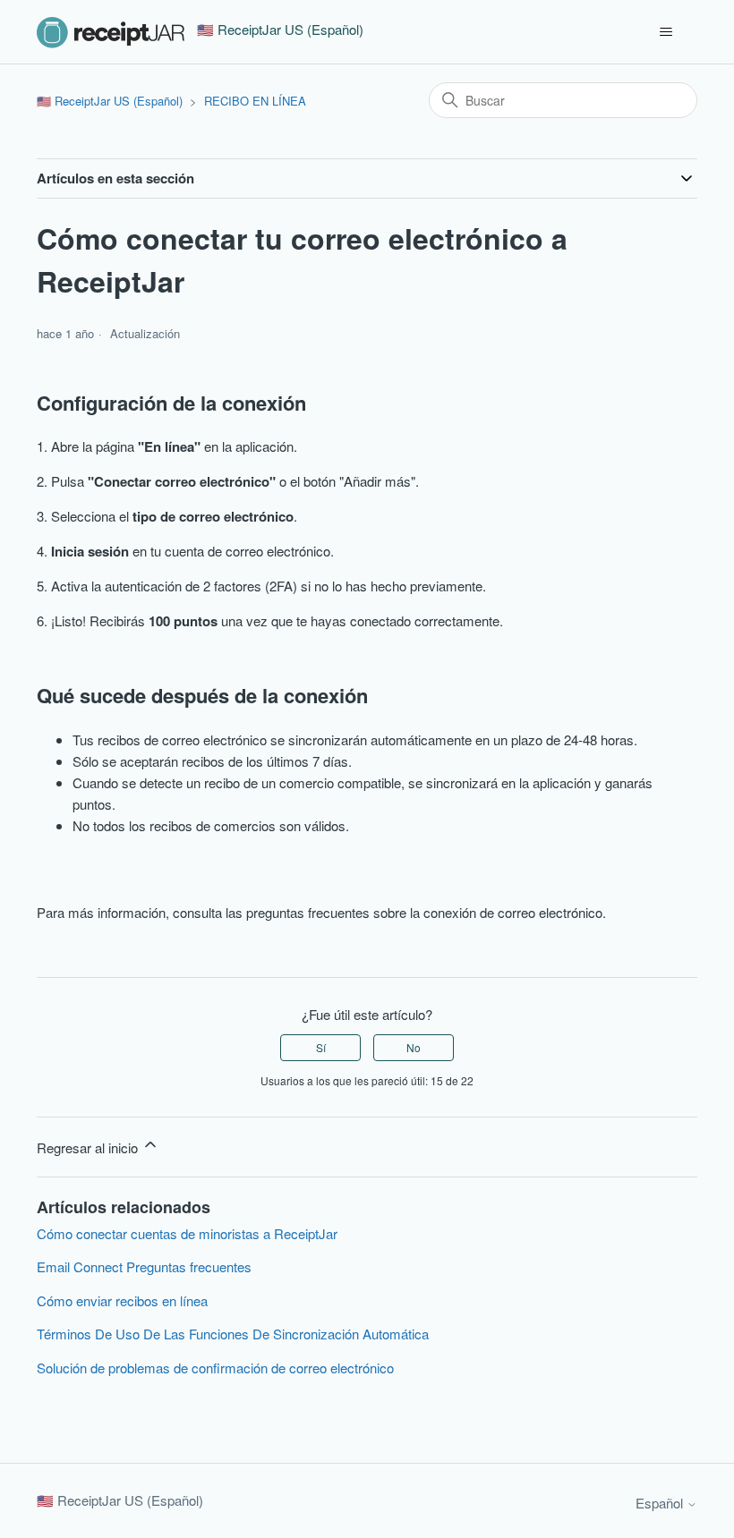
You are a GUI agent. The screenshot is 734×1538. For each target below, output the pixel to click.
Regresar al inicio (89, 1147)
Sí (321, 1047)
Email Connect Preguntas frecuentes (144, 1266)
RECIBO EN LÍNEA (255, 100)
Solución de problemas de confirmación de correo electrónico (215, 1367)
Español (661, 1502)
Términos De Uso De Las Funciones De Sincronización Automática (233, 1333)
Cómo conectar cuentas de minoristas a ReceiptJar (187, 1233)
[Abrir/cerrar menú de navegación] (665, 32)
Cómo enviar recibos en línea (122, 1300)
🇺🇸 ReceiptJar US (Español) (110, 100)
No (413, 1047)
